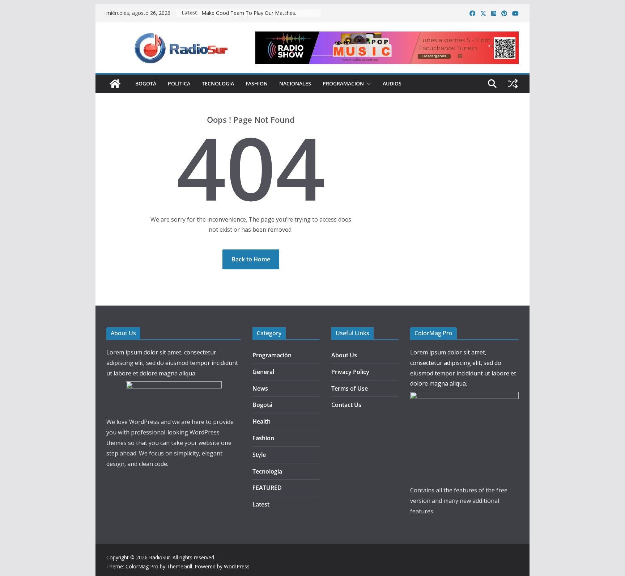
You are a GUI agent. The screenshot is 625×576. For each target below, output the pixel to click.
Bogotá (145, 83)
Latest (260, 504)
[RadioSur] (115, 83)
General (263, 372)
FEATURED (267, 488)
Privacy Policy (350, 372)
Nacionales (295, 83)
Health (261, 421)
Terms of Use (349, 388)
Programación (343, 83)
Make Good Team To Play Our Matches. (248, 12)
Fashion (257, 83)
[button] (367, 84)
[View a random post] (513, 83)
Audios (392, 83)
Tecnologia (218, 83)
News (260, 388)
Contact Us (346, 405)
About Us (344, 355)
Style (259, 455)
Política (179, 83)
